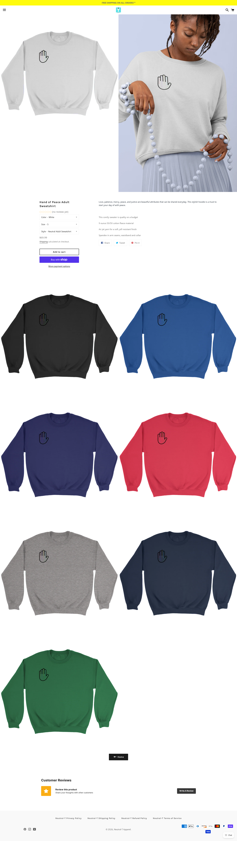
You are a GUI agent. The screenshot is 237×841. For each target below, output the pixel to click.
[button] (54, 212)
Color (43, 217)
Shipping (44, 241)
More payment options (59, 266)
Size (43, 224)
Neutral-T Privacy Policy (68, 818)
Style (43, 231)
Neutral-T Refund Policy (134, 818)
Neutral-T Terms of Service (167, 818)
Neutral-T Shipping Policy (101, 818)
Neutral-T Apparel (122, 829)
